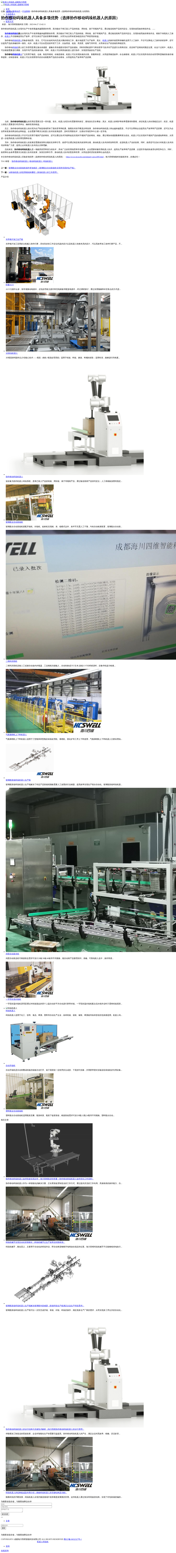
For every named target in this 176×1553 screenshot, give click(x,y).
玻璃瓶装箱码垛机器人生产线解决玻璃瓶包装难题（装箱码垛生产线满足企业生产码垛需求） (45, 1306)
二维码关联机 (11, 661)
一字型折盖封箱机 (13, 999)
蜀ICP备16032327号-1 (73, 1539)
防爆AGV (10, 285)
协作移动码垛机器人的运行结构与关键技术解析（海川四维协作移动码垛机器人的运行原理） (45, 1429)
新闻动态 (16, 11)
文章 (8, 1521)
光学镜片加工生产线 (14, 239)
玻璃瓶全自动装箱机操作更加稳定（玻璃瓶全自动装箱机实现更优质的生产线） (42, 168)
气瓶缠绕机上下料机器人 (16, 735)
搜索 (3, 1528)
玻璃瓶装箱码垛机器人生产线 (18, 780)
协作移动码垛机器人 (20, 161)
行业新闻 (26, 11)
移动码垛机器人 (36, 161)
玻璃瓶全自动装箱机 (14, 522)
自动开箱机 (10, 1066)
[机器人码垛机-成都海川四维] (13, 2)
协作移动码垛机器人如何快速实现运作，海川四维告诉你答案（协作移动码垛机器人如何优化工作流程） (50, 1179)
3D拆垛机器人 (12, 353)
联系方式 (9, 22)
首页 (8, 9)
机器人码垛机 (42, 1542)
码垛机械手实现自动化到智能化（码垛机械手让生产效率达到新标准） (35, 1242)
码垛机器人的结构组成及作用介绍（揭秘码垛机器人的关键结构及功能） (36, 1493)
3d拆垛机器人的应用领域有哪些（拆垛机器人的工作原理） (33, 172)
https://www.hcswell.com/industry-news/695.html (85, 157)
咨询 (8, 1546)
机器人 (8, 36)
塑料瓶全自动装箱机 (14, 1111)
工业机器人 (10, 14)
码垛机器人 (17, 40)
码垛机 (15, 33)
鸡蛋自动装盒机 (12, 954)
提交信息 (5, 1514)
